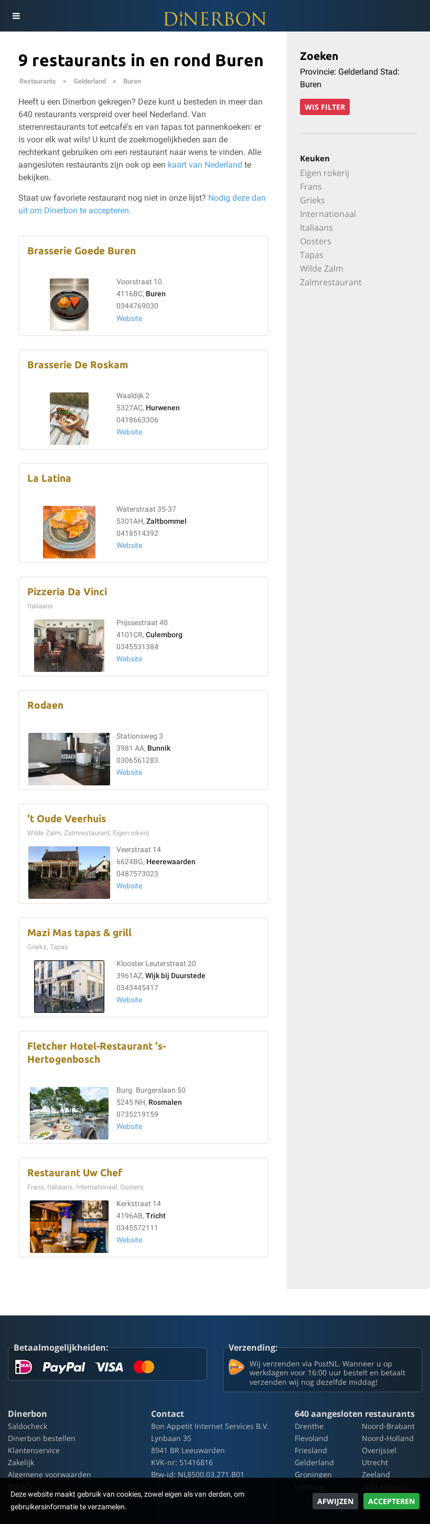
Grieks (312, 200)
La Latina (49, 478)
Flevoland (311, 1438)
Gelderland (89, 81)
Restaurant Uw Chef (74, 1172)
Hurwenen (163, 407)
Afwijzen (335, 1501)
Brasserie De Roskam (77, 364)
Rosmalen (165, 1102)
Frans (311, 186)
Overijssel (379, 1450)
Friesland (311, 1450)
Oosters (315, 241)
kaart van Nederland (205, 165)
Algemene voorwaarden (49, 1474)
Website (129, 318)
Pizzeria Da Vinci (67, 591)
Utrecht (375, 1462)
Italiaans (316, 227)
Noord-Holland (388, 1438)
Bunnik (158, 748)
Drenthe (309, 1426)
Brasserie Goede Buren (81, 250)
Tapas (312, 255)
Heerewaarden (171, 861)
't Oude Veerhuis (66, 818)
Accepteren (391, 1501)
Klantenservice (34, 1450)
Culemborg (164, 634)
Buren (132, 81)
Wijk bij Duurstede (175, 975)
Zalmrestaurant (331, 282)
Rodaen (45, 705)
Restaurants (37, 81)
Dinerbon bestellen (42, 1438)
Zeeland (376, 1474)
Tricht (156, 1215)
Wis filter (325, 107)
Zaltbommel (166, 521)
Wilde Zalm (321, 268)
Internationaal (328, 214)
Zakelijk (21, 1462)
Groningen (313, 1474)
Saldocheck (27, 1426)
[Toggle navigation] (15, 15)
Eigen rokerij (324, 173)
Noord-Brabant (388, 1426)
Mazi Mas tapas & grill (79, 932)
